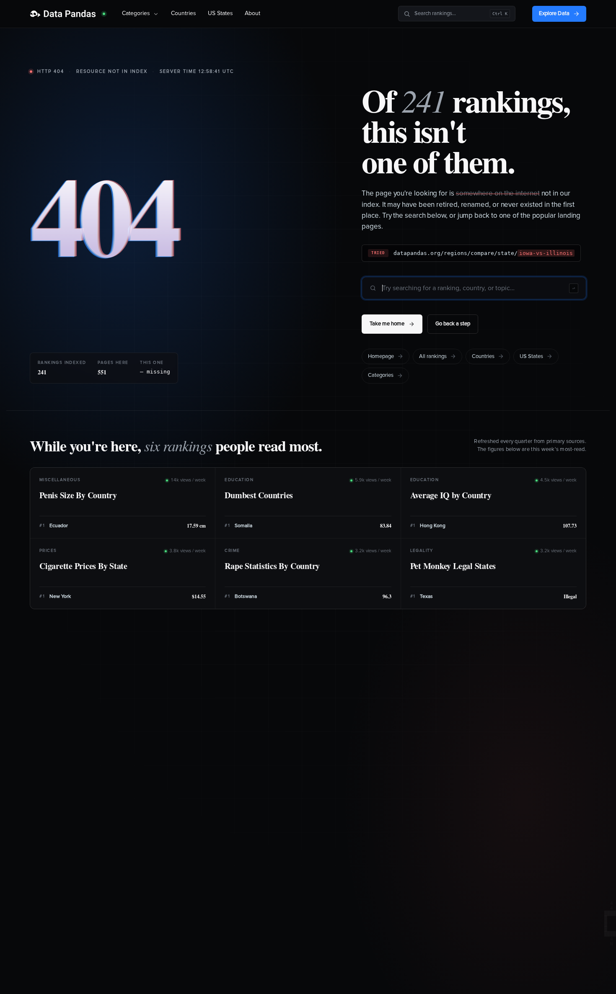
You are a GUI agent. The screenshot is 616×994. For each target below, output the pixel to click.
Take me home (387, 324)
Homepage (381, 356)
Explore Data (554, 13)
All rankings (433, 356)
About (252, 13)
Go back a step (452, 324)
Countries (183, 13)
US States (220, 13)
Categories (136, 13)
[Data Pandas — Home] (67, 13)
